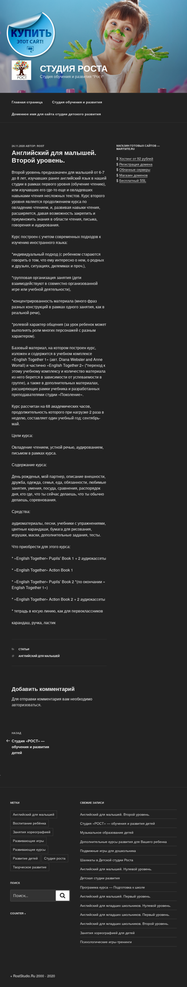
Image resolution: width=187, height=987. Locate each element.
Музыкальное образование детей (106, 832)
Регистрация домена (135, 164)
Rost (40, 146)
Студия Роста (74, 68)
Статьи (24, 649)
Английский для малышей (39, 656)
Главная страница (27, 101)
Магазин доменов (133, 175)
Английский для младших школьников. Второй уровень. (124, 923)
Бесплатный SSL (132, 180)
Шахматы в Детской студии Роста (106, 859)
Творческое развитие (30, 866)
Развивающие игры (28, 840)
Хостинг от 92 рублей (136, 158)
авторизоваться (26, 704)
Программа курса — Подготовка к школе (112, 887)
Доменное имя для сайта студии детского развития (56, 113)
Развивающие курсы (29, 849)
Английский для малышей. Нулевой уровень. (116, 868)
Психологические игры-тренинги (106, 941)
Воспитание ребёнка (29, 823)
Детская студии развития (100, 877)
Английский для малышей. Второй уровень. (115, 814)
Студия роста (54, 858)
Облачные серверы (134, 169)
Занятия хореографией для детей (107, 932)
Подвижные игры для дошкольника (108, 850)
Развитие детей (25, 858)
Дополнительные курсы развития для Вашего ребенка (123, 841)
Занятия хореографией (31, 831)
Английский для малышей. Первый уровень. (115, 896)
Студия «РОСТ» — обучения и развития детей (117, 823)
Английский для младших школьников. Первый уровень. (125, 914)
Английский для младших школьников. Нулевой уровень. (125, 905)
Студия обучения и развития (77, 101)
